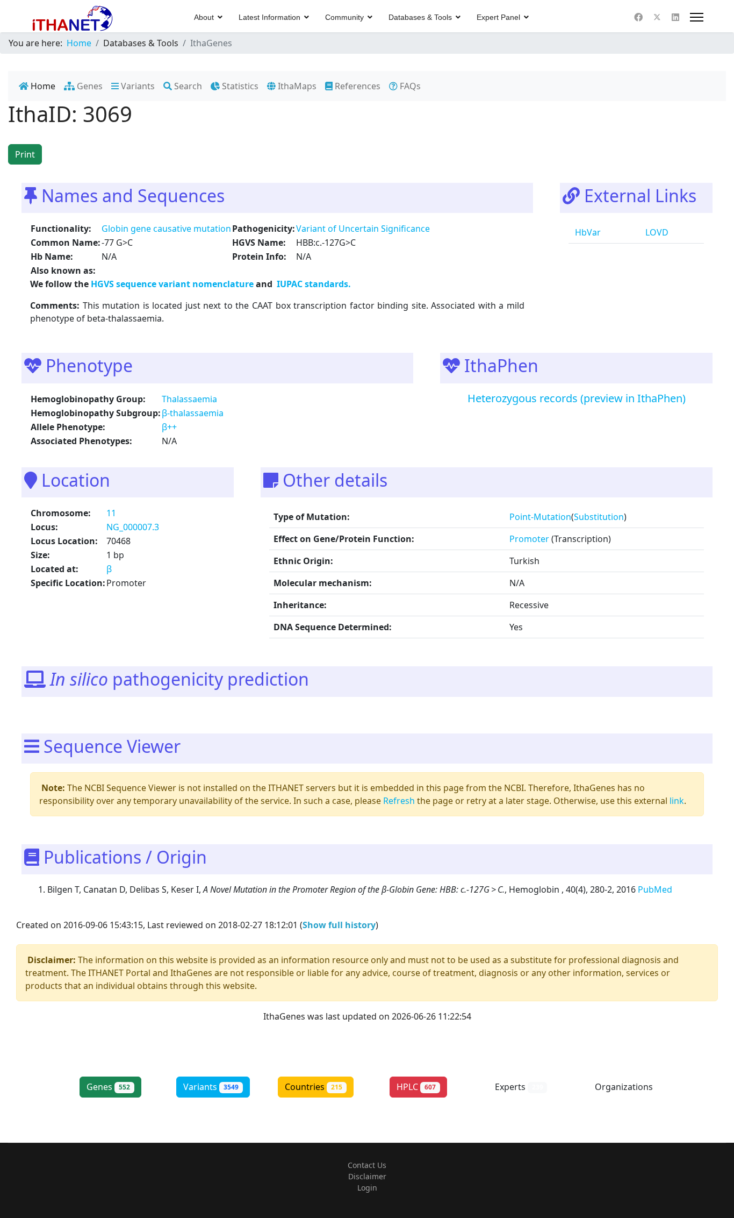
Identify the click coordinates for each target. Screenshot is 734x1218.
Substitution (599, 517)
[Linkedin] (675, 17)
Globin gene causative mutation (166, 228)
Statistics (239, 86)
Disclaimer (367, 1176)
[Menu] (696, 17)
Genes (89, 86)
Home (41, 86)
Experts (519, 1087)
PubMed (656, 889)
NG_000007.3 (132, 527)
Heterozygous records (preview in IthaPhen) (576, 398)
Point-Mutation (540, 517)
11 (111, 513)
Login (367, 1188)
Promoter (529, 539)
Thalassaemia (189, 399)
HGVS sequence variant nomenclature (173, 284)
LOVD (655, 232)
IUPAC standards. (313, 284)
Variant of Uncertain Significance (363, 228)
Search (187, 86)
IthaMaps (296, 86)
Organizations (624, 1093)
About (204, 17)
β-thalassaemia (193, 413)
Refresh (399, 801)
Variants (137, 86)
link (677, 801)
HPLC (416, 1087)
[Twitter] (657, 17)
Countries (313, 1087)
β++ (169, 427)
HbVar (587, 232)
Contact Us (367, 1165)
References (356, 86)
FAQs (409, 86)
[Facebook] (638, 17)
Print (25, 154)
